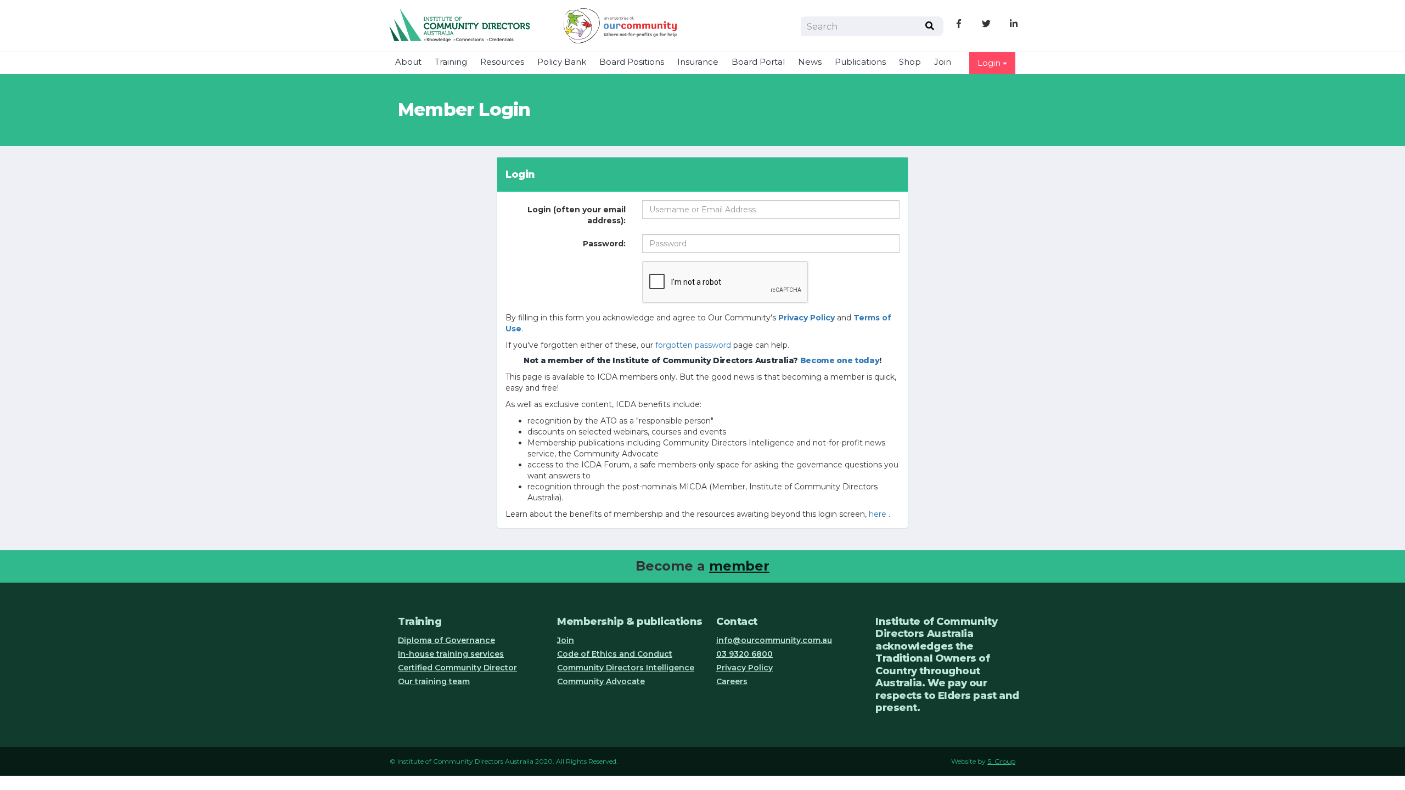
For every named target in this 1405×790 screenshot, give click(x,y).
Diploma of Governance (446, 640)
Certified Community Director (457, 668)
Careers (732, 681)
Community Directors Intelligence (625, 668)
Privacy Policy (744, 668)
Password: (604, 244)
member (739, 566)
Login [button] (990, 63)
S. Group (1001, 761)
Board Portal (758, 62)
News (810, 62)
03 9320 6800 (744, 654)
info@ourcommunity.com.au (774, 640)
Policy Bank (561, 62)
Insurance (697, 62)
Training (451, 62)
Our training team (434, 681)
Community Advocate (601, 681)
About (408, 62)
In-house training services (451, 654)
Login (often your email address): (576, 215)
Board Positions (631, 62)
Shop (910, 62)
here (877, 514)
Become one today (839, 360)
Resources (502, 62)
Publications (860, 62)
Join (942, 62)
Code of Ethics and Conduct (614, 654)
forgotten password (693, 345)
